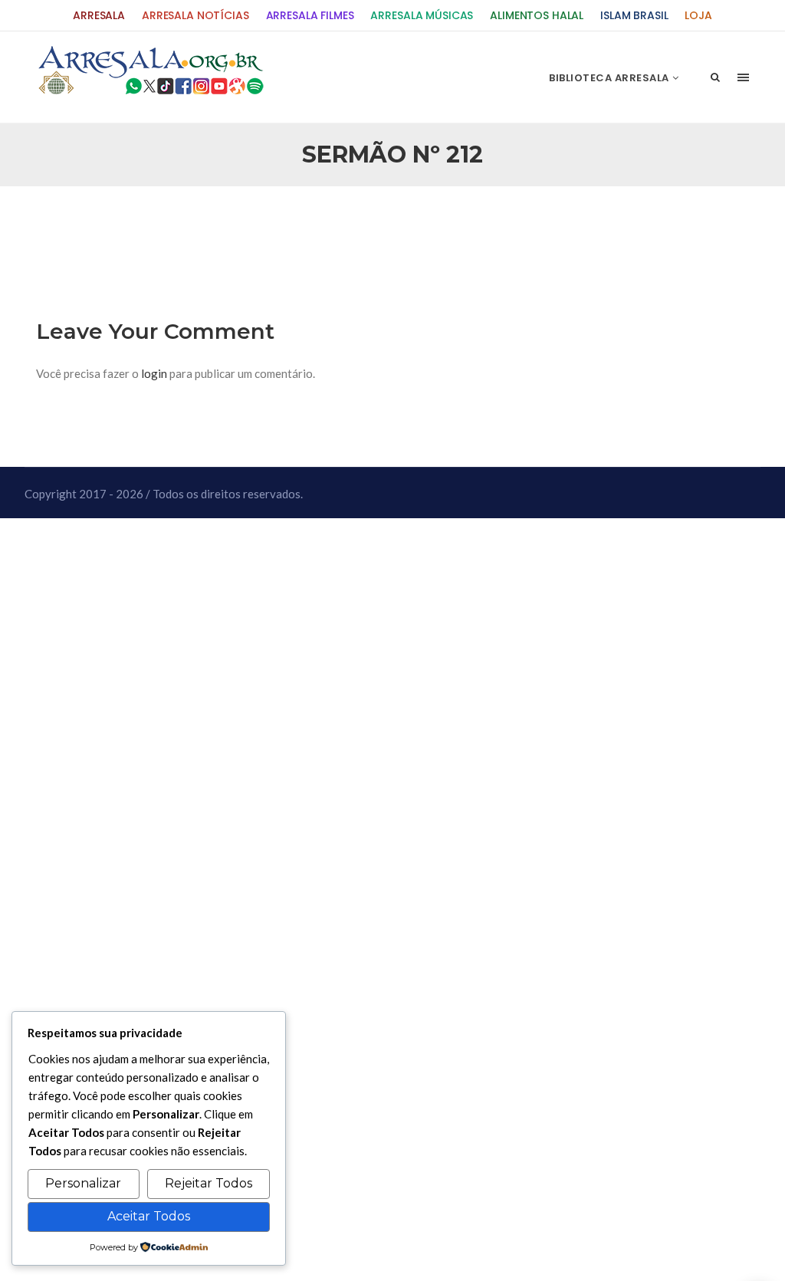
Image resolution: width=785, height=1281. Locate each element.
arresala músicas (421, 15)
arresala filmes (310, 15)
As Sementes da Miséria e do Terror (183, 223)
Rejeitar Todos (208, 1183)
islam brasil (634, 15)
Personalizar (83, 1183)
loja (698, 15)
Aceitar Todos (148, 1216)
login (154, 373)
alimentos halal (536, 15)
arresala (99, 15)
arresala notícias (195, 15)
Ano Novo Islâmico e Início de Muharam (545, 223)
